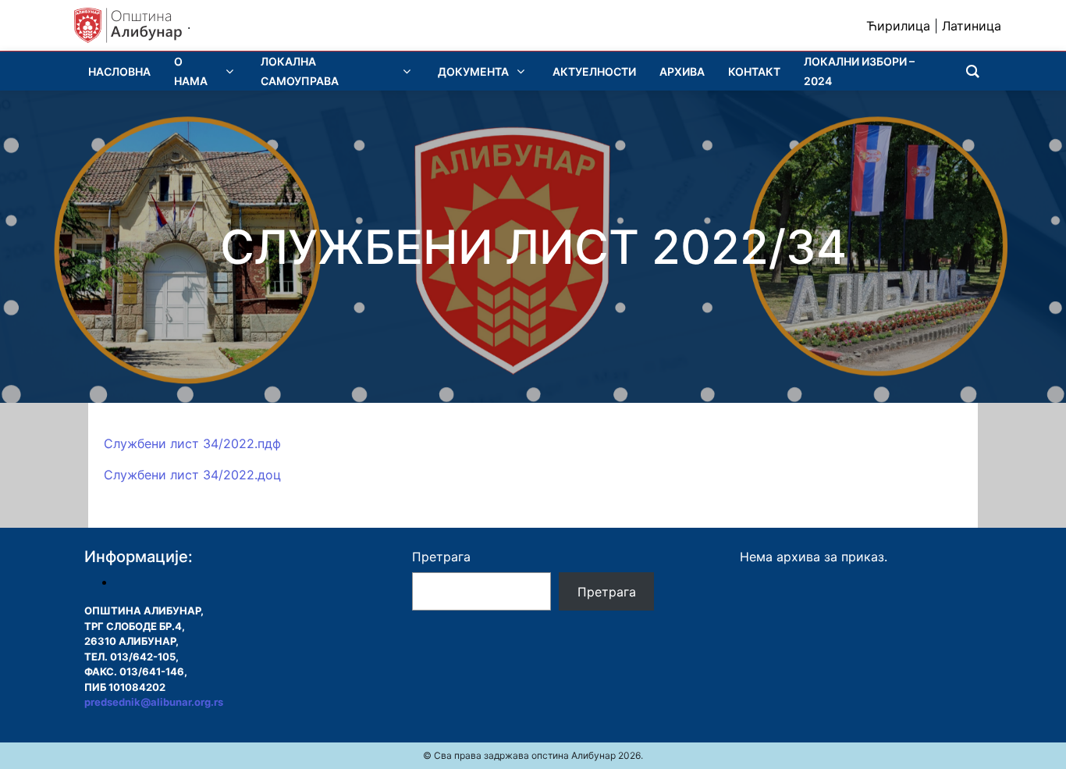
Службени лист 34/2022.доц (192, 474)
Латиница (971, 26)
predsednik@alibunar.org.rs (153, 702)
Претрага (441, 556)
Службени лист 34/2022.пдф (192, 443)
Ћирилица (898, 26)
